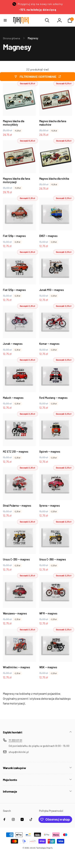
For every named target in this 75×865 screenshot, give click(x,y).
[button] (5, 20)
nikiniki (33, 848)
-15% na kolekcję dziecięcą (37, 9)
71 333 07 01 (15, 740)
